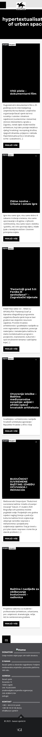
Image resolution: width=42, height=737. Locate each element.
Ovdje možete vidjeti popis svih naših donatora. (20, 655)
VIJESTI (11, 155)
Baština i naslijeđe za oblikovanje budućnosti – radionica (24, 593)
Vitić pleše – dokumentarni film (23, 92)
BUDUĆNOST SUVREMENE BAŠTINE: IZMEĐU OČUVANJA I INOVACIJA (22, 484)
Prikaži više (11, 145)
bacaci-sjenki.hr (19, 721)
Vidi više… (6, 670)
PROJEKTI (12, 44)
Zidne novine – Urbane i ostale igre (23, 203)
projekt (5, 44)
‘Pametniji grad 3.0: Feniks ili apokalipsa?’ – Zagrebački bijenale (24, 293)
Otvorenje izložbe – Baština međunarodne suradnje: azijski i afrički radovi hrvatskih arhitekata (24, 400)
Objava (5, 155)
